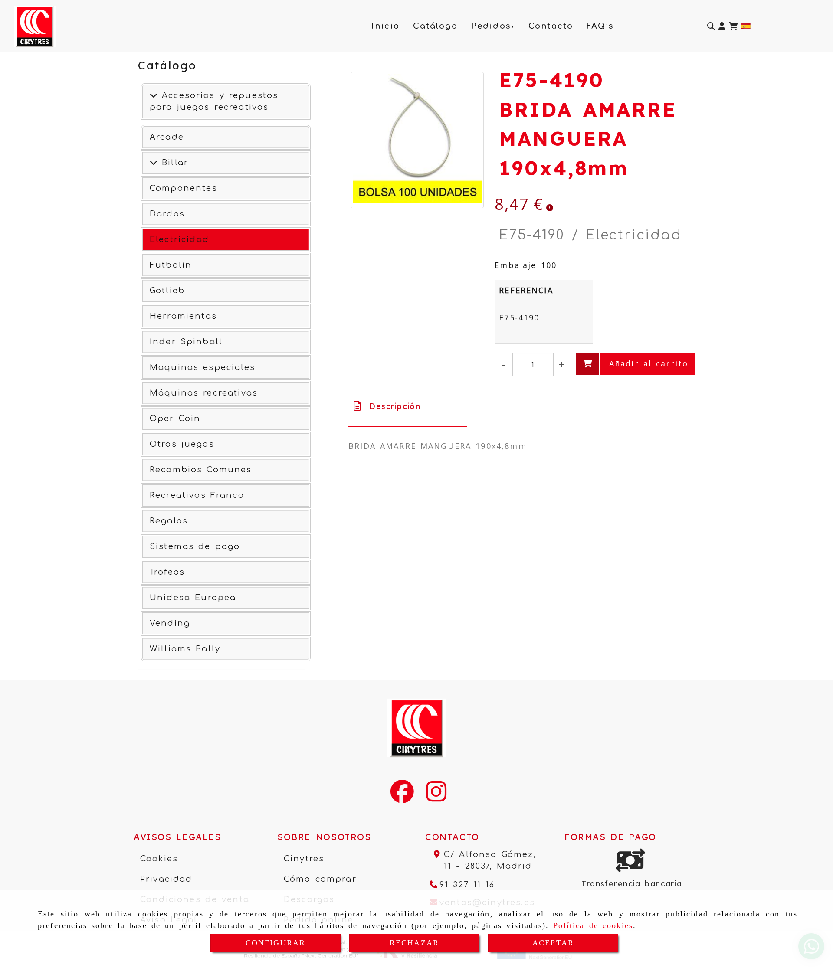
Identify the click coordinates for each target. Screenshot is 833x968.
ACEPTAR (553, 943)
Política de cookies (593, 925)
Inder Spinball (186, 341)
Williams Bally (185, 648)
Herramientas (183, 316)
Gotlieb (167, 290)
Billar (172, 162)
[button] (722, 26)
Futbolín (171, 265)
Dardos (167, 213)
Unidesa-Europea (193, 597)
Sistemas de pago (195, 546)
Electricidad (179, 239)
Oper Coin (175, 418)
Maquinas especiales (202, 367)
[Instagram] (436, 797)
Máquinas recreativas (204, 393)
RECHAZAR (414, 943)
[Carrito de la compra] (733, 26)
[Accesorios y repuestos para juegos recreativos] (153, 95)
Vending (170, 623)
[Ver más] (153, 162)
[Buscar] (711, 26)
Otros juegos (182, 444)
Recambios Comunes (201, 469)
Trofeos (167, 572)
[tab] (407, 406)
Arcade (167, 137)
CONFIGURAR (276, 943)
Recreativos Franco (197, 495)
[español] (746, 25)
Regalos (169, 521)
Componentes (183, 188)
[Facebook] (402, 797)
